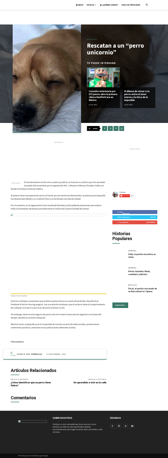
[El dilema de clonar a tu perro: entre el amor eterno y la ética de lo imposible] (138, 77)
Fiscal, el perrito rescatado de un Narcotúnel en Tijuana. (142, 290)
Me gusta (126, 213)
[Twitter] (110, 128)
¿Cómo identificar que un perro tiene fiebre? (31, 384)
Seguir (153, 217)
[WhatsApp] (121, 128)
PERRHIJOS (36, 354)
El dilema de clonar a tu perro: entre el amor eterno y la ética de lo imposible (137, 96)
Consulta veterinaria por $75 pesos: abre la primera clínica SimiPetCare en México (103, 96)
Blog (91, 5)
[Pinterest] (116, 128)
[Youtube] (132, 426)
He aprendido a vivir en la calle (90, 382)
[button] (147, 5)
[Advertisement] (84, 18)
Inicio (80, 5)
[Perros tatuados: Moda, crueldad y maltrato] (119, 273)
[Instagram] (118, 426)
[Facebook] (104, 128)
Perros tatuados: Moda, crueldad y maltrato (139, 273)
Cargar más (119, 305)
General (132, 251)
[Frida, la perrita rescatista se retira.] (119, 256)
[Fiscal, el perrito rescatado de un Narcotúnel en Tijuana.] (119, 290)
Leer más (93, 105)
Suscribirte (151, 222)
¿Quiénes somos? (110, 5)
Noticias (92, 39)
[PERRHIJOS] (14, 354)
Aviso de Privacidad (131, 5)
